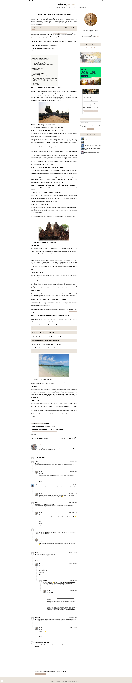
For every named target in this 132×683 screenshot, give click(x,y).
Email (36, 661)
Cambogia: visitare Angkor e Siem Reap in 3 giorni (47, 327)
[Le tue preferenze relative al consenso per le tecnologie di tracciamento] (2, 681)
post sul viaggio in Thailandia (60, 33)
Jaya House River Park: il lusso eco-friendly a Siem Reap (48, 340)
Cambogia (34, 434)
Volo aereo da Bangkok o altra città (40, 60)
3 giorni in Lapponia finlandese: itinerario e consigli (92, 145)
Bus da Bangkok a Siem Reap (39, 62)
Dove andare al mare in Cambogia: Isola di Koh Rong (43, 427)
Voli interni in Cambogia (38, 70)
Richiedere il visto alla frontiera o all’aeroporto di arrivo (44, 65)
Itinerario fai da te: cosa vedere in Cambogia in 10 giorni (42, 77)
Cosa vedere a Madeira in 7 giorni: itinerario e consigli (91, 139)
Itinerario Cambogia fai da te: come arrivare (40, 59)
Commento (37, 646)
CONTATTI (64, 679)
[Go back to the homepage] (66, 4)
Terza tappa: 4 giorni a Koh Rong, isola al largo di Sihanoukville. (45, 80)
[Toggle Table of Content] (56, 57)
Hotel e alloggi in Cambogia (39, 73)
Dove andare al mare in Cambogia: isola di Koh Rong (47, 350)
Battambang (36, 83)
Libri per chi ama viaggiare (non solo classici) (68, 438)
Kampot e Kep (36, 84)
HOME (51, 679)
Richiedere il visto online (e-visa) (40, 67)
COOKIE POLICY (79, 679)
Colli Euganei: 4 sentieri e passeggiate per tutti (40, 438)
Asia (32, 434)
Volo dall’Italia (36, 69)
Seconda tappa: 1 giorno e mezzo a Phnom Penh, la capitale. (45, 79)
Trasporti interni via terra (39, 72)
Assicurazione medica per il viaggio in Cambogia (41, 75)
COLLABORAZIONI (57, 679)
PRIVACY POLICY (71, 679)
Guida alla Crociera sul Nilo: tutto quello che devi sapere (92, 149)
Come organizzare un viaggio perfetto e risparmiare (58, 37)
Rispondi (41, 481)
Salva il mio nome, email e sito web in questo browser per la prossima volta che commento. (50, 671)
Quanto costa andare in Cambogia (38, 68)
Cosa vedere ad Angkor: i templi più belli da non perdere (48, 332)
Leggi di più (97, 36)
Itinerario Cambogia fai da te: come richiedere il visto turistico (43, 64)
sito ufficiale (69, 207)
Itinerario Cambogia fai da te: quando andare (40, 58)
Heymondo (39, 307)
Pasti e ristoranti (37, 74)
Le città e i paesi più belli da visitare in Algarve (91, 152)
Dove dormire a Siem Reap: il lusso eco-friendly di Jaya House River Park (48, 429)
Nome (36, 657)
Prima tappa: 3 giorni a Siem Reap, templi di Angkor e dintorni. (45, 78)
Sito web (36, 665)
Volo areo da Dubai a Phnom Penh (40, 63)
